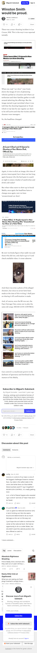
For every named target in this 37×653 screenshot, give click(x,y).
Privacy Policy (25, 632)
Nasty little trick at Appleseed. (10, 575)
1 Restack (25, 428)
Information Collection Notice (22, 418)
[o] (18, 273)
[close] (31, 587)
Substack (8, 649)
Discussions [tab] (17, 551)
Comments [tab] (6, 450)
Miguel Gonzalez (12, 17)
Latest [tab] (9, 551)
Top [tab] (4, 551)
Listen (32, 19)
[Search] (33, 551)
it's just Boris (10, 508)
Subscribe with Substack (19, 624)
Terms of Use (28, 416)
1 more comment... (8, 540)
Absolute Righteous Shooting (10, 557)
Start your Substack (13, 643)
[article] (18, 562)
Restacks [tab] (15, 450)
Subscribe (25, 3)
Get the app (28, 643)
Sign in (32, 3)
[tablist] (10, 450)
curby (8, 474)
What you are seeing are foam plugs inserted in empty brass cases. (12, 580)
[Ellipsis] (34, 474)
